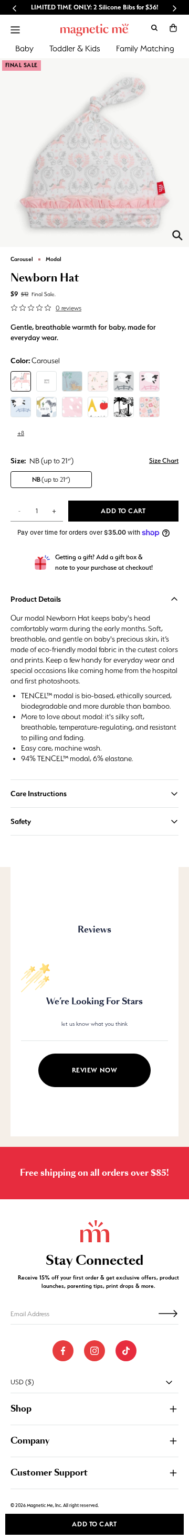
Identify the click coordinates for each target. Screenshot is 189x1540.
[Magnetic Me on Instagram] (94, 1350)
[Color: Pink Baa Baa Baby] (149, 381)
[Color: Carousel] (20, 381)
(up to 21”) (51, 479)
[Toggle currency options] (169, 1382)
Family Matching (145, 48)
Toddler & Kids (74, 48)
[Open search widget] (154, 28)
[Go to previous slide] (14, 8)
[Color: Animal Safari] (123, 407)
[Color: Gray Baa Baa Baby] (123, 381)
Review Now (95, 1070)
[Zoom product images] (177, 235)
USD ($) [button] (22, 1382)
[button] (173, 28)
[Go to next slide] (174, 8)
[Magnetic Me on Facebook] (63, 1350)
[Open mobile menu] (15, 30)
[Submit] (168, 1313)
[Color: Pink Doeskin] (72, 407)
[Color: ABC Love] (98, 407)
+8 (20, 433)
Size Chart (163, 460)
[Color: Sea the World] (46, 407)
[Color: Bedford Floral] (149, 407)
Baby (24, 48)
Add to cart (94, 1524)
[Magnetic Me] (94, 30)
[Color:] (46, 381)
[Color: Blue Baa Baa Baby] (20, 407)
